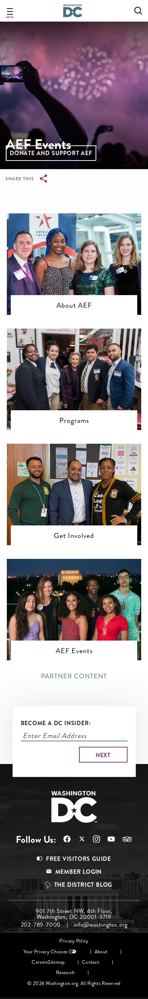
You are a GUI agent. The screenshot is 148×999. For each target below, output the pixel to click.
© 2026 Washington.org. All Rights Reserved (73, 983)
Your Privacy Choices (45, 951)
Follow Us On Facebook (63, 839)
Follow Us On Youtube (107, 839)
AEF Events (74, 651)
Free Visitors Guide (78, 859)
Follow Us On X (78, 840)
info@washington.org (100, 925)
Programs (74, 420)
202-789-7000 (41, 925)
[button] (51, 153)
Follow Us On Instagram (92, 839)
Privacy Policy (73, 940)
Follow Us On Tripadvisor (123, 839)
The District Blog (83, 885)
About (100, 951)
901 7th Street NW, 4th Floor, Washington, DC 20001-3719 (74, 914)
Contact (90, 962)
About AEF (74, 305)
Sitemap (56, 962)
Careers (40, 962)
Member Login (78, 872)
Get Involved (74, 535)
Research (65, 972)
